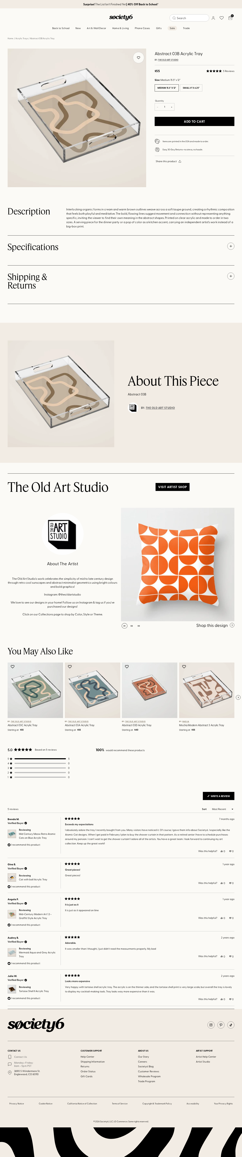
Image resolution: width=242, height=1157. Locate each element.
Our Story (143, 1056)
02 (132, 626)
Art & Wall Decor (96, 28)
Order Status (88, 1071)
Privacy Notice (16, 1103)
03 (139, 626)
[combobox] (189, 17)
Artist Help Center (206, 1056)
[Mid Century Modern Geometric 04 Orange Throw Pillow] (177, 564)
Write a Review (222, 797)
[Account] (213, 18)
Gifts (159, 28)
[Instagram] (211, 1025)
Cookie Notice (46, 1103)
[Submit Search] (174, 18)
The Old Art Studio (168, 59)
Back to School (61, 28)
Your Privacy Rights (223, 1103)
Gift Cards (86, 1076)
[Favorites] (221, 18)
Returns (85, 1066)
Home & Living (120, 28)
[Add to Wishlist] (13, 666)
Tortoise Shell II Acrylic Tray (34, 991)
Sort (204, 809)
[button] (220, 71)
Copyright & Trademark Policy (157, 1103)
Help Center (87, 1056)
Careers (142, 1061)
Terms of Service (120, 1103)
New (78, 28)
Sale (172, 28)
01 (124, 626)
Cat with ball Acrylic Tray (33, 879)
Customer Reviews (148, 1071)
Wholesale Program (149, 1076)
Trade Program (146, 1081)
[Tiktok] (230, 1025)
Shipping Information (93, 1061)
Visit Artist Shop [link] (172, 487)
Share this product (166, 161)
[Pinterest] (220, 1025)
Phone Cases (142, 28)
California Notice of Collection (82, 1103)
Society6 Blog (146, 1066)
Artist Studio (203, 1061)
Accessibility (193, 1103)
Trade (186, 28)
